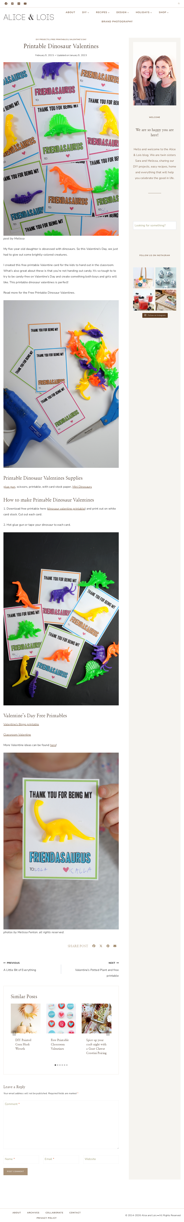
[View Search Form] (179, 3)
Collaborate (54, 1212)
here (53, 745)
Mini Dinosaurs (82, 487)
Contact (75, 1212)
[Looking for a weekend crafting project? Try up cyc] (165, 300)
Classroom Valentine (17, 735)
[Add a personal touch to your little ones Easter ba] (143, 277)
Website (90, 1159)
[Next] (108, 1033)
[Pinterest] (12, 3)
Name (10, 1159)
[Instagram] (18, 3)
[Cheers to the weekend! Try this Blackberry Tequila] (143, 300)
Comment (12, 1104)
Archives (33, 1212)
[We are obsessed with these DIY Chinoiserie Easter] (165, 277)
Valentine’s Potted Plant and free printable (97, 969)
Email (49, 1159)
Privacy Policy (47, 1218)
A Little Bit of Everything (19, 966)
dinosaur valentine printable (66, 509)
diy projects (42, 39)
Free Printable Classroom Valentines (60, 1044)
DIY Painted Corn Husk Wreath (23, 1044)
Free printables (59, 39)
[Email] (25, 3)
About (70, 12)
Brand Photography (117, 21)
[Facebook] (6, 3)
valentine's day (78, 39)
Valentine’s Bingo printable (21, 724)
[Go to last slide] (14, 1033)
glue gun (9, 487)
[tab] (55, 1065)
